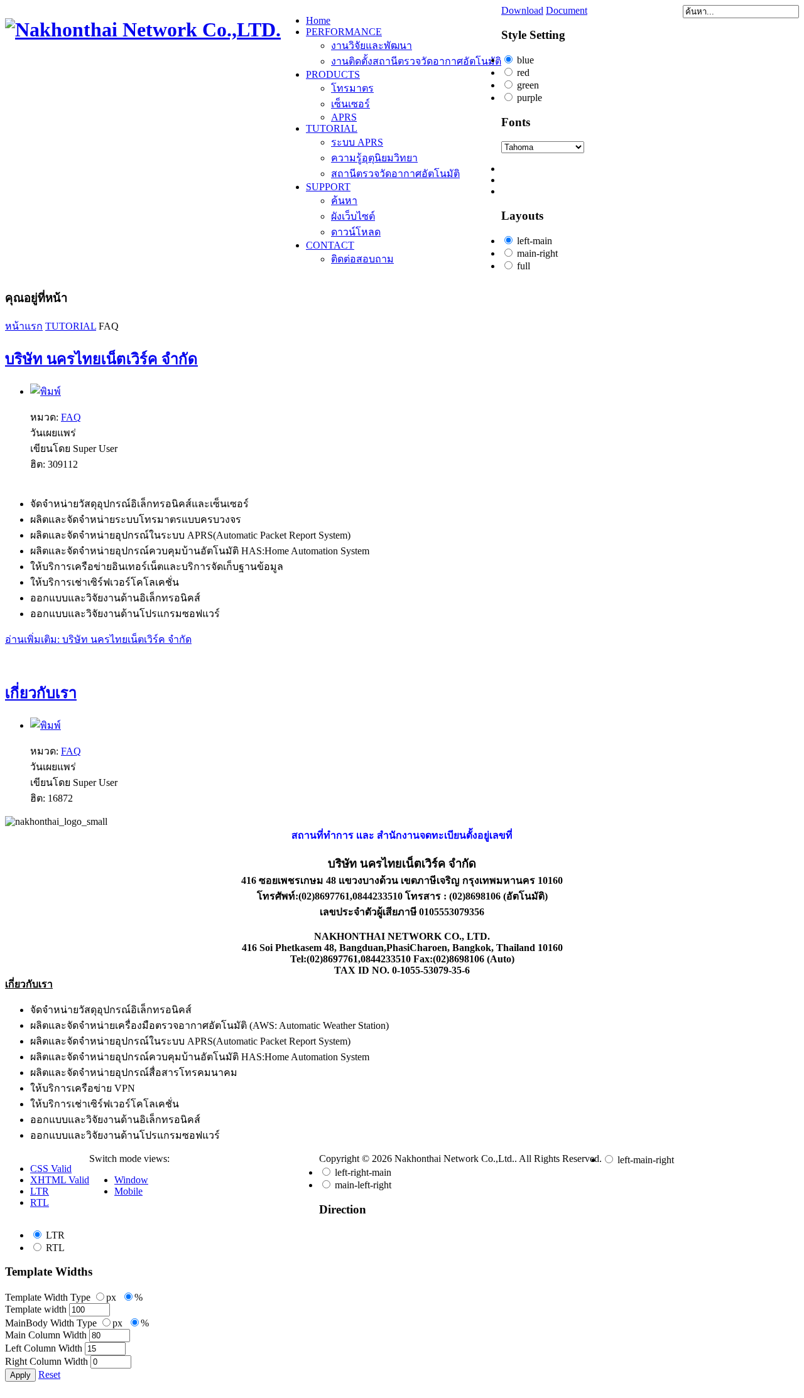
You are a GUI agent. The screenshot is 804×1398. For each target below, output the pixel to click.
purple (529, 97)
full (523, 266)
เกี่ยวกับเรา (41, 693)
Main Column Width (46, 1335)
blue (525, 60)
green (528, 85)
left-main (534, 240)
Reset (49, 1374)
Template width (36, 1309)
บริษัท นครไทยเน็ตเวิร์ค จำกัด (101, 359)
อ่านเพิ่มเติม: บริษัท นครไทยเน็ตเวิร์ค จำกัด (98, 639)
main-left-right (363, 1185)
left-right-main (363, 1172)
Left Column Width (43, 1348)
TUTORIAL (70, 326)
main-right (537, 253)
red (523, 72)
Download (522, 10)
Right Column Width (46, 1361)
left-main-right (645, 1159)
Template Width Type (47, 1297)
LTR (55, 1235)
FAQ (71, 417)
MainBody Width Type (51, 1323)
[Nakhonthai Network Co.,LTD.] (143, 29)
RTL (55, 1247)
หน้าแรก (24, 326)
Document (566, 10)
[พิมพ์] (45, 391)
